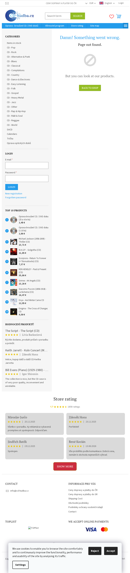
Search (77, 15)
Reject (95, 551)
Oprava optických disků (19, 143)
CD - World (12, 125)
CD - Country (13, 75)
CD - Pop (11, 47)
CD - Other (12, 107)
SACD (9, 129)
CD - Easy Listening (16, 84)
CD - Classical (13, 66)
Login (11, 187)
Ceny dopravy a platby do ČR (61, 3)
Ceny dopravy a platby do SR (83, 494)
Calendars (12, 134)
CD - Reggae (13, 120)
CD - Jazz (11, 102)
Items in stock (14, 43)
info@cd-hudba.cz (19, 491)
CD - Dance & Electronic (18, 79)
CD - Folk (11, 88)
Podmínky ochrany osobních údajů (85, 507)
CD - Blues (12, 61)
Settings (20, 565)
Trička (10, 138)
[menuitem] (22, 26)
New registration (13, 193)
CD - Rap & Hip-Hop (16, 111)
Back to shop (90, 87)
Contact (72, 511)
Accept (111, 551)
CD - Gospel (13, 93)
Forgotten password (15, 197)
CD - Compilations (16, 70)
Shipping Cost (75, 498)
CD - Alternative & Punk (18, 57)
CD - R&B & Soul (15, 116)
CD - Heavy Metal (15, 97)
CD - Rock (11, 52)
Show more (65, 466)
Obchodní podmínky (78, 503)
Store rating (65, 399)
